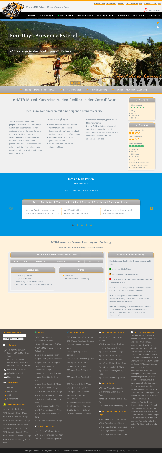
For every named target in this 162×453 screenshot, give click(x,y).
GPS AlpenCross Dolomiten (78, 391)
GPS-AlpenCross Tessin (76, 366)
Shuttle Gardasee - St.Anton (78, 406)
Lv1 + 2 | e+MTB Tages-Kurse (47, 431)
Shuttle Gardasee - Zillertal (78, 410)
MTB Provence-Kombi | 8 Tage (16, 428)
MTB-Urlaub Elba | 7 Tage (14, 409)
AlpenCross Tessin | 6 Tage (110, 359)
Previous (11, 209)
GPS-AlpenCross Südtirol (77, 362)
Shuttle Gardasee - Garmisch (79, 402)
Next (151, 209)
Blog (159, 3)
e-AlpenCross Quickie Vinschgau (48, 359)
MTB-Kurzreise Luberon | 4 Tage (17, 436)
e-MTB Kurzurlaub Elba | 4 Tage (48, 391)
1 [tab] (72, 219)
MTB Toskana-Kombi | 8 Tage (15, 424)
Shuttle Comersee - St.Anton (79, 414)
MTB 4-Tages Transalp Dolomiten (113, 434)
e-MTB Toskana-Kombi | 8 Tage (48, 406)
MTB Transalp (45, 15)
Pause (76, 82)
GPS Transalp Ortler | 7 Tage (79, 384)
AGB (9, 395)
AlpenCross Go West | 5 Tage (111, 352)
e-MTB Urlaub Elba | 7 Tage (46, 388)
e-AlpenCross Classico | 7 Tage (48, 384)
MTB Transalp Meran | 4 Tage (111, 344)
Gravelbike (122, 15)
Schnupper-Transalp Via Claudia (112, 419)
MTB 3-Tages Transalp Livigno (111, 431)
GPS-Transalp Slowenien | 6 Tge (80, 359)
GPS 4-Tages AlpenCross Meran (80, 337)
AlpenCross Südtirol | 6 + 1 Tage (112, 363)
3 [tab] (81, 219)
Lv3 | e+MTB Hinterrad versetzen (49, 435)
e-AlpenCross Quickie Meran (47, 355)
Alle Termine (154, 15)
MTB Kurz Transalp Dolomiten (111, 388)
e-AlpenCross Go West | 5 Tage (48, 373)
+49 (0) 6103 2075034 (16, 350)
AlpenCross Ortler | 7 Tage (110, 355)
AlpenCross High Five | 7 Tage (111, 367)
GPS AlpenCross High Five (77, 388)
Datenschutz (12, 399)
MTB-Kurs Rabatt (150, 3)
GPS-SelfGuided (84, 15)
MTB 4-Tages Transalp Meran (111, 423)
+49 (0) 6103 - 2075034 (16, 369)
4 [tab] (85, 219)
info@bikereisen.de (15, 373)
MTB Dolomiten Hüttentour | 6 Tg (113, 406)
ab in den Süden (104, 15)
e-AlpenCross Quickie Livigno (47, 362)
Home (32, 15)
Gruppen (121, 3)
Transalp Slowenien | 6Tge (110, 348)
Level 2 (67, 190)
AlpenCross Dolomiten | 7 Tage (112, 378)
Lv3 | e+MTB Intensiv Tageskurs (48, 439)
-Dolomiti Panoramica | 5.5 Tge (48, 344)
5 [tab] (90, 219)
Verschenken (111, 3)
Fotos (85, 190)
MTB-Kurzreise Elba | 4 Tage (15, 413)
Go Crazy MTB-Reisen (69, 451)
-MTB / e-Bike (65, 15)
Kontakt (10, 387)
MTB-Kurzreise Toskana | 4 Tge (16, 420)
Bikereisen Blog (13, 377)
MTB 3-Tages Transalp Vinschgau (113, 427)
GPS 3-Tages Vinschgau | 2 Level (80, 341)
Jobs (140, 3)
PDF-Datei (94, 190)
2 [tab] (76, 219)
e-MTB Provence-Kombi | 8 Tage (48, 421)
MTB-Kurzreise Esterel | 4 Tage (16, 432)
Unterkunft (76, 190)
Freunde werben (132, 3)
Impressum (12, 391)
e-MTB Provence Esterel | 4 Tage (49, 410)
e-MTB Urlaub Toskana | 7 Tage (48, 395)
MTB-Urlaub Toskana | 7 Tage (15, 417)
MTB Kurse (137, 15)
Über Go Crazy (99, 3)
